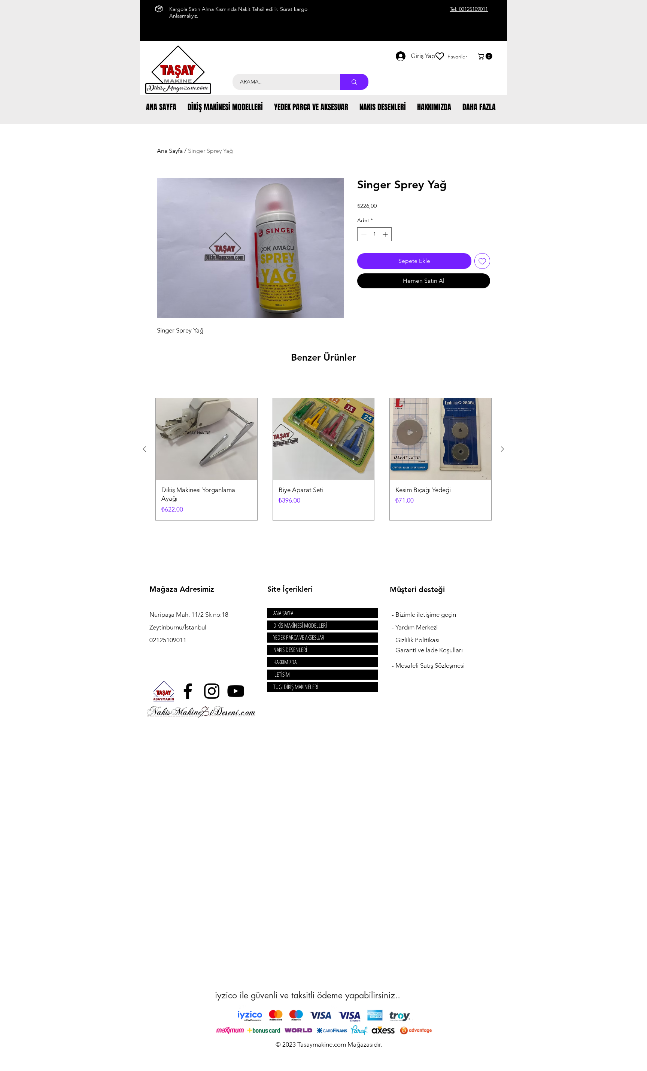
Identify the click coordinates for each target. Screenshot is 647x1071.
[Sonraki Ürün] (502, 449)
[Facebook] (187, 691)
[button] (485, 56)
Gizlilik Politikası (417, 640)
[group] (323, 449)
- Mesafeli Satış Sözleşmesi (428, 665)
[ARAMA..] (354, 82)
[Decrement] (363, 234)
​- (393, 614)
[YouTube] (235, 691)
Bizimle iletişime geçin (426, 614)
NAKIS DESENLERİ (290, 650)
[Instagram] (211, 691)
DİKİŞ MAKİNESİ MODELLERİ (300, 625)
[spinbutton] (374, 234)
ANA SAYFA (283, 613)
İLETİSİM (281, 674)
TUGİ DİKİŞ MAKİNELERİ (295, 687)
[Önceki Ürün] (144, 449)
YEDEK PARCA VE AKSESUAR (298, 637)
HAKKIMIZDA (285, 662)
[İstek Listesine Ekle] (482, 261)
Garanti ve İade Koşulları (429, 650)
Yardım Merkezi (416, 627)
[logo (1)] (164, 691)
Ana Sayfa (170, 150)
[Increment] (386, 234)
